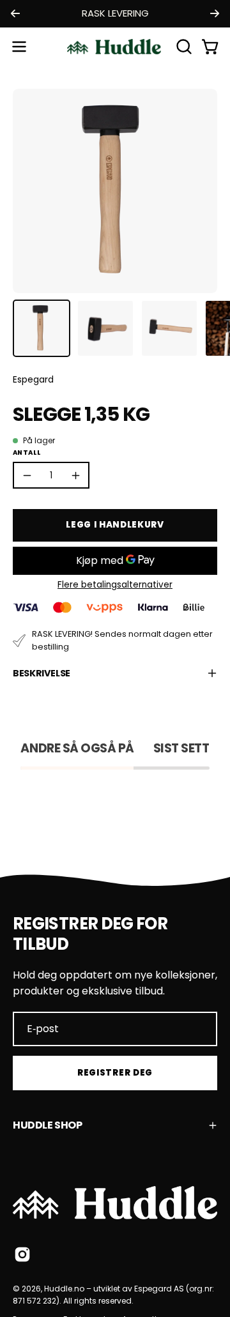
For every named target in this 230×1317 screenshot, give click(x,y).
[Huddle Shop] (115, 46)
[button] (183, 47)
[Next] (214, 13)
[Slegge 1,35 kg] (41, 328)
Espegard (33, 379)
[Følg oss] (22, 1254)
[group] (115, 13)
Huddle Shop (47, 1125)
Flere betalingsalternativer (114, 585)
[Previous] (15, 13)
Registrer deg (115, 1073)
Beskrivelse (41, 673)
